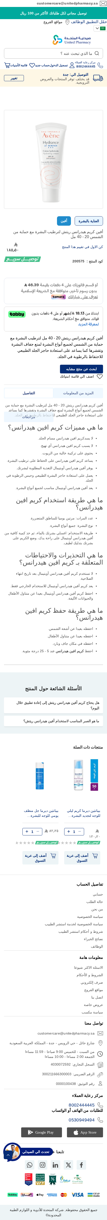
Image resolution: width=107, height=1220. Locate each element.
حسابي (98, 894)
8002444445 (82, 1105)
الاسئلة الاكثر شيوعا (88, 967)
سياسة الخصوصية (90, 917)
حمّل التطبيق (96, 22)
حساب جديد (42, 65)
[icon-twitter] (68, 1165)
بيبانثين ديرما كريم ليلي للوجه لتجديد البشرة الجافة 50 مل (83, 814)
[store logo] (71, 40)
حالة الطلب (94, 902)
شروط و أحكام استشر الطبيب (80, 931)
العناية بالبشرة (89, 221)
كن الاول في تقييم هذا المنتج (82, 247)
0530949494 (82, 1119)
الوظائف (78, 22)
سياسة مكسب (92, 1012)
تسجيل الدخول (59, 65)
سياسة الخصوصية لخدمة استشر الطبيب (74, 924)
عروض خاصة (93, 1005)
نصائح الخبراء (93, 939)
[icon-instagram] (42, 1165)
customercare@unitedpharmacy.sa (67, 3)
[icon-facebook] (81, 1165)
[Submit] (97, 52)
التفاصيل (29, 393)
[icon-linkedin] (55, 1165)
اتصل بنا (97, 997)
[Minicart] (7, 65)
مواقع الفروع (53, 22)
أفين (64, 221)
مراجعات (28, 417)
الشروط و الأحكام (90, 975)
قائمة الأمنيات (18, 65)
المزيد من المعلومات (78, 393)
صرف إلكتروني (92, 982)
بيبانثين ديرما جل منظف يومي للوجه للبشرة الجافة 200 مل (41, 814)
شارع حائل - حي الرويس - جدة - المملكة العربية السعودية (52, 1043)
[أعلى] (8, 1154)
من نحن (97, 909)
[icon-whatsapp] (29, 1165)
